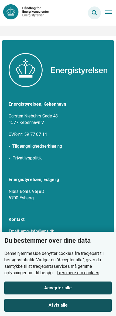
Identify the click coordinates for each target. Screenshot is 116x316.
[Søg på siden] (94, 12)
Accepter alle (58, 287)
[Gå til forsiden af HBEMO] (24, 12)
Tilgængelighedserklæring (37, 146)
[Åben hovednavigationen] (110, 13)
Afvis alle (58, 305)
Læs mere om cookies (78, 272)
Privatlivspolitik (27, 158)
